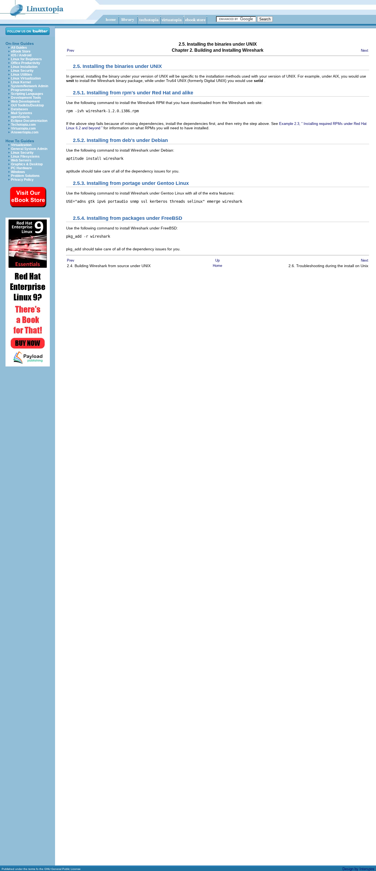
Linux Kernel (21, 82)
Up (217, 260)
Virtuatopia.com (23, 128)
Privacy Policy (22, 180)
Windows (18, 172)
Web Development (25, 101)
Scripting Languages (27, 94)
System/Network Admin (29, 86)
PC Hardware (21, 168)
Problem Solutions (25, 176)
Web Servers (21, 160)
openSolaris (20, 117)
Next (364, 50)
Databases (19, 109)
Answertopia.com (25, 132)
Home (217, 266)
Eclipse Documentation (29, 121)
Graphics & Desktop (27, 164)
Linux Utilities (21, 74)
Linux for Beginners (26, 59)
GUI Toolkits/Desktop (27, 105)
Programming (21, 90)
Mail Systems (21, 113)
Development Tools (26, 98)
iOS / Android (21, 55)
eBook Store (21, 51)
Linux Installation (24, 67)
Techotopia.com (23, 125)
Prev (70, 50)
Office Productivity (25, 63)
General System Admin (29, 149)
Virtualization (21, 145)
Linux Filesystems (25, 156)
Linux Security (22, 71)
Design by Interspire (358, 869)
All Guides (19, 48)
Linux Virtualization (26, 78)
